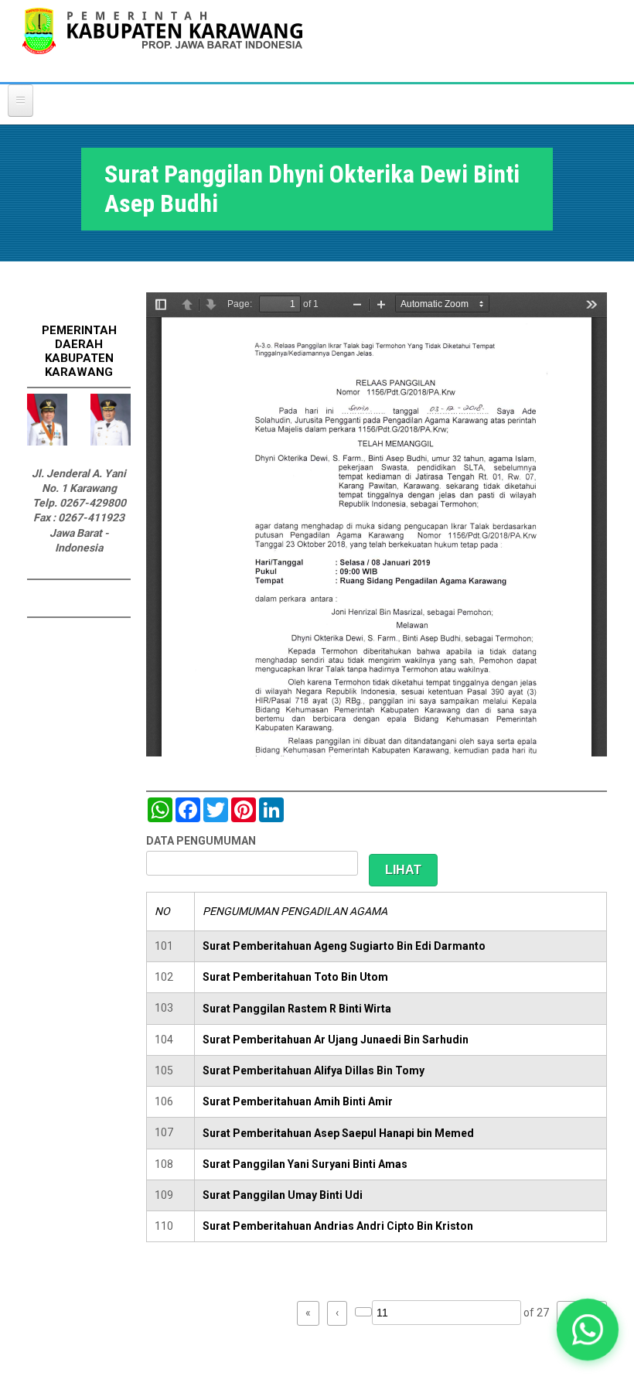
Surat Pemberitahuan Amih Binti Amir (298, 1101)
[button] (588, 1330)
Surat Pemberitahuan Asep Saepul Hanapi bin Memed (338, 1133)
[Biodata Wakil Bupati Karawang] (110, 441)
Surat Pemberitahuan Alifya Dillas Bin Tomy (313, 1070)
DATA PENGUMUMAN (201, 841)
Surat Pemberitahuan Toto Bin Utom (295, 977)
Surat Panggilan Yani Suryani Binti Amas (305, 1164)
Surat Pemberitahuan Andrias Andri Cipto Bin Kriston (338, 1226)
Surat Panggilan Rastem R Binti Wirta (297, 1008)
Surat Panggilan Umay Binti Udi (283, 1195)
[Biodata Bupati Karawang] (47, 441)
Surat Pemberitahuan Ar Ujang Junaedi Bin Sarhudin (336, 1039)
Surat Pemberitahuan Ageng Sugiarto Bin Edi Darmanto (344, 946)
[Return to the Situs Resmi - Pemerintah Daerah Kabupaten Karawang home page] (162, 40)
